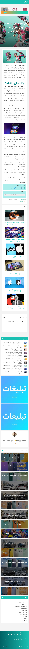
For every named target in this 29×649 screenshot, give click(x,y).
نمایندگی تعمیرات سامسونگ (21, 606)
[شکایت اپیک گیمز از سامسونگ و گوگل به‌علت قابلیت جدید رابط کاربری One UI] (15, 299)
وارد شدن (4, 317)
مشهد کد (3, 646)
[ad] (14, 389)
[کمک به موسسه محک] (14, 9)
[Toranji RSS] (9, 635)
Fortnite (21, 201)
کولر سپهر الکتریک (23, 614)
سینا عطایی (18, 39)
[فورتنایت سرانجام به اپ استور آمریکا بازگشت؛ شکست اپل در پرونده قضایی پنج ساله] (14, 232)
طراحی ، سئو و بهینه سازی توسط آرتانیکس (18, 646)
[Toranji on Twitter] (17, 635)
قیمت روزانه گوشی (23, 602)
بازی (13, 41)
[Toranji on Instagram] (14, 635)
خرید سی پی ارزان (23, 612)
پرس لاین (25, 616)
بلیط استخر (24, 610)
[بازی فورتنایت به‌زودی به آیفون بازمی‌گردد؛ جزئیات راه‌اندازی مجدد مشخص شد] (14, 266)
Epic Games (17, 201)
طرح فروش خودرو (23, 604)
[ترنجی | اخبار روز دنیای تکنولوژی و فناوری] (26, 2)
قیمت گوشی (24, 608)
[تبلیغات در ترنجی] (14, 12)
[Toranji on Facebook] (20, 635)
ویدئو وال (25, 618)
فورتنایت (13, 201)
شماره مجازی (24, 620)
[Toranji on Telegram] (12, 635)
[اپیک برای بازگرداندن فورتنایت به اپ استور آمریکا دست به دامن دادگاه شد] (15, 249)
